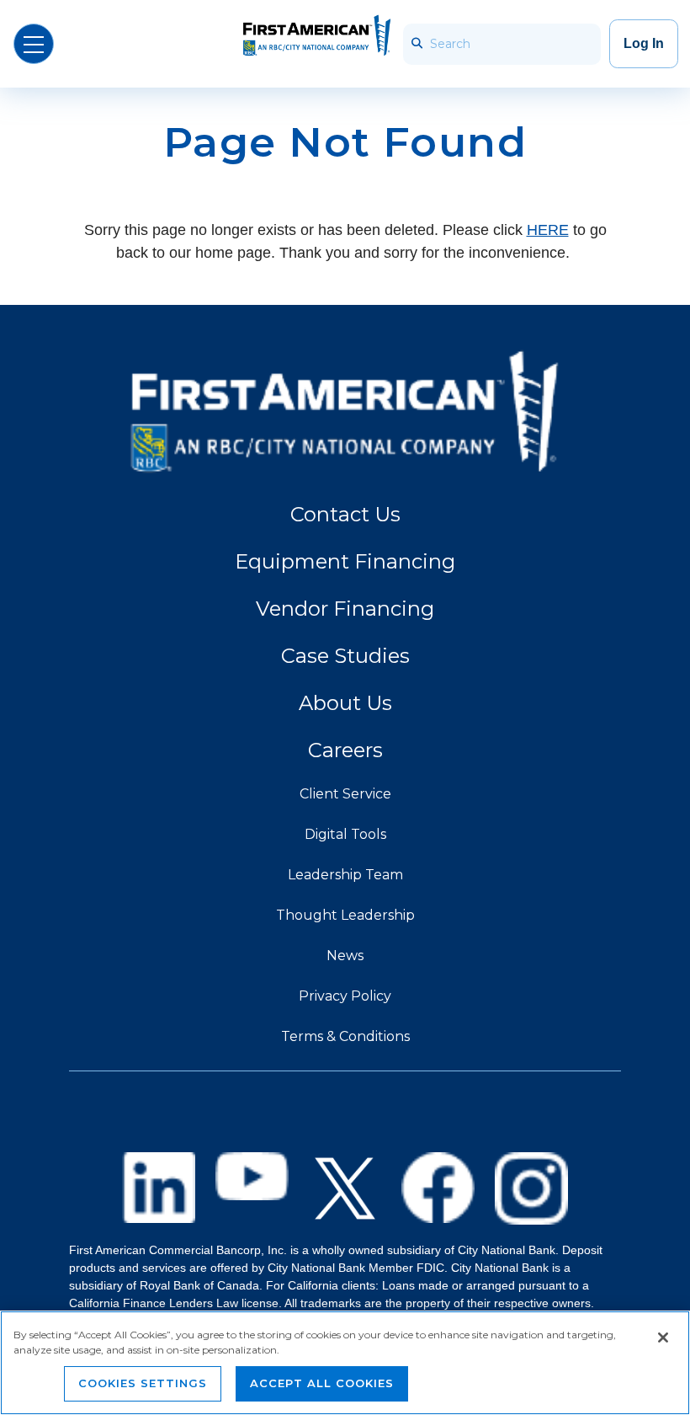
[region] (345, 1363)
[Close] (663, 1337)
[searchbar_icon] (415, 44)
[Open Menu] (33, 44)
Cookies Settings (142, 1383)
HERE (548, 230)
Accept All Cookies (322, 1383)
